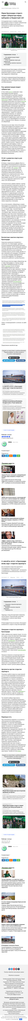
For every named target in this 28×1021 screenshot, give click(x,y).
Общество (12, 577)
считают (16, 167)
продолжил (4, 99)
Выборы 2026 (15, 8)
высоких (7, 266)
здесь (19, 751)
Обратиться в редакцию (14, 975)
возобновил (11, 640)
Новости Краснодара (6, 8)
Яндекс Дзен (14, 357)
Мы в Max (21, 360)
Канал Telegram (9, 360)
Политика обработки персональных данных (14, 972)
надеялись (21, 691)
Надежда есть (9, 610)
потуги (10, 92)
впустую (23, 101)
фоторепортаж (17, 281)
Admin (10, 442)
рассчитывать (22, 650)
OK (20, 1019)
